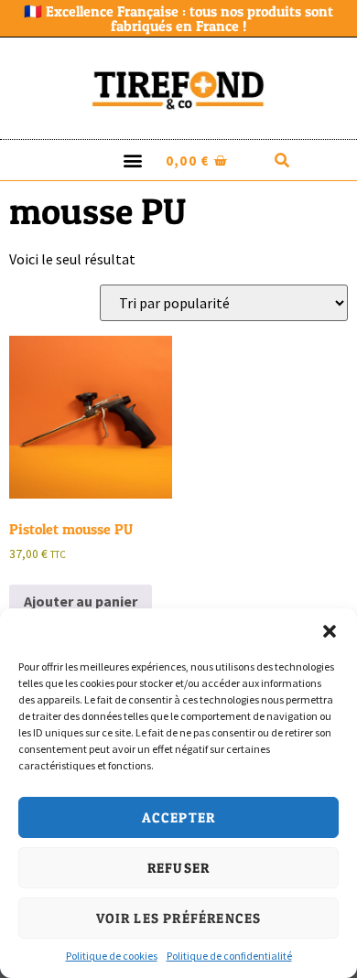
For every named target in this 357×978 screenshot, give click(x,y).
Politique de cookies (111, 955)
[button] (329, 631)
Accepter (179, 817)
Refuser (178, 867)
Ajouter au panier (80, 601)
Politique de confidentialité (229, 955)
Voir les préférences (179, 918)
